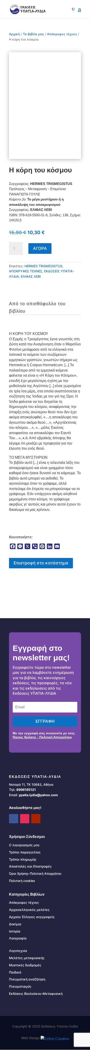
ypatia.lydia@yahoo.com (38, 795)
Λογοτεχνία (18, 951)
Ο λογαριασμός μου (24, 845)
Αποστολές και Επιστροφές (30, 866)
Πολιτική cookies (22, 881)
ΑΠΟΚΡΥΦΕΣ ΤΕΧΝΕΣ (25, 271)
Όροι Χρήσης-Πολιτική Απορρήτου (35, 873)
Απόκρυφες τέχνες (62, 34)
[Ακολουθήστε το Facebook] (13, 818)
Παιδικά (15, 972)
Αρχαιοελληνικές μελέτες (29, 910)
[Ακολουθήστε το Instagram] (24, 818)
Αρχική (14, 34)
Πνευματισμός (20, 986)
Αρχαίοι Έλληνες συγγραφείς (32, 917)
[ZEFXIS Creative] (55, 1039)
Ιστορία (14, 931)
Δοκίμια (15, 924)
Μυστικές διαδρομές (25, 965)
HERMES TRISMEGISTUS (43, 266)
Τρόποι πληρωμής (22, 859)
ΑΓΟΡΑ (40, 248)
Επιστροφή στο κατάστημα (41, 562)
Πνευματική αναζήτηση (27, 979)
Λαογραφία (18, 938)
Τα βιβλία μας (33, 34)
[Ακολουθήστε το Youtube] (35, 818)
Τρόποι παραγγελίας (25, 852)
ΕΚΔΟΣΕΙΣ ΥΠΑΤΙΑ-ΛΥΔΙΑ (35, 777)
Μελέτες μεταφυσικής (27, 958)
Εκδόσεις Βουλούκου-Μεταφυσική (36, 994)
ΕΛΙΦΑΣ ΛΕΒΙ (31, 276)
